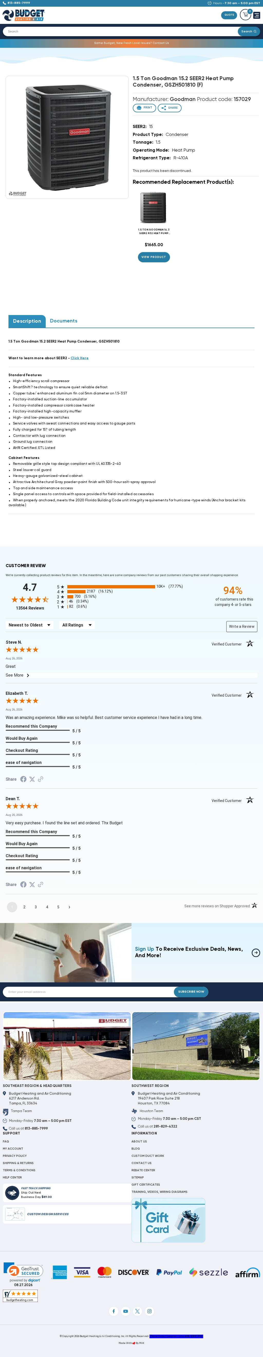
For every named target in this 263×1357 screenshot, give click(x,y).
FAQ (6, 1141)
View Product (154, 257)
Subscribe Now (191, 991)
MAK (141, 1343)
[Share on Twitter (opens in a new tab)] (32, 779)
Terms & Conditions (19, 1170)
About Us (139, 1141)
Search (246, 31)
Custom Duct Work (148, 1156)
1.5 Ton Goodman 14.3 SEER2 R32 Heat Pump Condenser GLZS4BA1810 (154, 232)
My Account (13, 1148)
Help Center (12, 1177)
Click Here (80, 358)
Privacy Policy (15, 1156)
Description (27, 321)
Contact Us (142, 1163)
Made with (125, 1343)
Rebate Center (143, 1170)
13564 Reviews (35, 608)
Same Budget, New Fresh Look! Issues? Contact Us (131, 43)
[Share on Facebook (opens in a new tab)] (23, 780)
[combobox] (123, 31)
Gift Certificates (146, 1184)
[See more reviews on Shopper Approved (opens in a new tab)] (40, 780)
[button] (23, 1272)
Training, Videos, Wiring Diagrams (159, 1192)
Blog (136, 1148)
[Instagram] (149, 1311)
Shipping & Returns (18, 1163)
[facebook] (113, 1311)
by (137, 1343)
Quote (229, 15)
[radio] (131, 586)
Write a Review (242, 626)
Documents (63, 321)
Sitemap (138, 1177)
